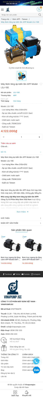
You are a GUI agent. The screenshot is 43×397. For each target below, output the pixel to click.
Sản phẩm (4, 364)
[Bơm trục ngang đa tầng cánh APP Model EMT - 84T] (32, 244)
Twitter (17, 274)
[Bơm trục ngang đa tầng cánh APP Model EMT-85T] (11, 244)
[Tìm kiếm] (39, 15)
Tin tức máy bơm (7, 367)
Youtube (26, 274)
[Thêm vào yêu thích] (41, 83)
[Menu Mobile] (2, 9)
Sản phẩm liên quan (21, 230)
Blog (2, 370)
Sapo (27, 387)
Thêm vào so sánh (8, 143)
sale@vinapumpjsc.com (15, 327)
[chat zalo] (36, 370)
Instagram (36, 274)
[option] (21, 45)
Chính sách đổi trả (29, 364)
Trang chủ (4, 357)
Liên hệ (3, 376)
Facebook (8, 274)
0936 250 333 (16, 330)
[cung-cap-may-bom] (21, 3)
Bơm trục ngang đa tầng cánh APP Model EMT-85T (10, 258)
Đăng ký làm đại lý (8, 373)
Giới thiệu (4, 360)
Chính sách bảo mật (30, 370)
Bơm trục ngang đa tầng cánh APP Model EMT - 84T (32, 258)
